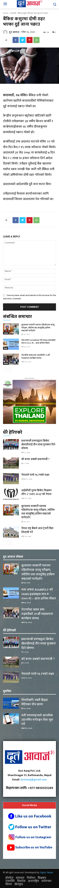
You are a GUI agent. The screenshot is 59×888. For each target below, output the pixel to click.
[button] (54, 4)
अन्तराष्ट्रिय (33, 881)
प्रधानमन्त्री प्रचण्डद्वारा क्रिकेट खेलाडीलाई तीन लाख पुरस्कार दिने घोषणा (38, 445)
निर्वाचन (31, 877)
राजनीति (10, 881)
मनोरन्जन (46, 881)
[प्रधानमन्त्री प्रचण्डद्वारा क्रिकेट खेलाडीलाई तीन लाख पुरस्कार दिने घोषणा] (11, 444)
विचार (8, 884)
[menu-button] (5, 4)
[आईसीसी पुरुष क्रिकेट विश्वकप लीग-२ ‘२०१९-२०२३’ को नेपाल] (11, 494)
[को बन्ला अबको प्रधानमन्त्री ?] (11, 463)
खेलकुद (18, 884)
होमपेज (9, 877)
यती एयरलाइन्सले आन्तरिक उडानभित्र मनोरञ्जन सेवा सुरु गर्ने (37, 720)
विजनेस (21, 881)
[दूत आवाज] (5, 32)
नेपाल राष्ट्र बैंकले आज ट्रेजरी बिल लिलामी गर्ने (37, 530)
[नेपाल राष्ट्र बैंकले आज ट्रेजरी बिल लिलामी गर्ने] (11, 532)
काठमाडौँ (13, 13)
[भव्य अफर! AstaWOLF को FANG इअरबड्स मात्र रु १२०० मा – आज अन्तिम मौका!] (11, 344)
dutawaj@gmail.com (33, 779)
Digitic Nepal (46, 872)
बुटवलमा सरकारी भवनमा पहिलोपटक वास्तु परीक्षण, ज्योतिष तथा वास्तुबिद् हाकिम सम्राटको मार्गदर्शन (38, 327)
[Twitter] (23, 40)
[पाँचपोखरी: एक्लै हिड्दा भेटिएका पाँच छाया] (11, 703)
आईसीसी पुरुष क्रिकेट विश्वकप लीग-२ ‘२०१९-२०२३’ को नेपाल (36, 492)
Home (5, 13)
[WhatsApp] (36, 40)
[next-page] (10, 370)
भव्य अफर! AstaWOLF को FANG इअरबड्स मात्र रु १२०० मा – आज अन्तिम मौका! (38, 341)
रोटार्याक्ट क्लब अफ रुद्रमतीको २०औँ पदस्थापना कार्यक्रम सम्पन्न (35, 356)
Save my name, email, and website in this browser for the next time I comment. (29, 297)
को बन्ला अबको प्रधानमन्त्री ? (35, 459)
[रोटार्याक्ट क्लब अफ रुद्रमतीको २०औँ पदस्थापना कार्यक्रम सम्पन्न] (11, 359)
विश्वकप (42, 877)
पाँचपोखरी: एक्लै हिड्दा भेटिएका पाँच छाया (34, 702)
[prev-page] (5, 370)
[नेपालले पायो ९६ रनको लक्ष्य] (11, 478)
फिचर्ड (5, 348)
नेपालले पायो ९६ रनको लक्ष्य (35, 475)
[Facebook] (16, 40)
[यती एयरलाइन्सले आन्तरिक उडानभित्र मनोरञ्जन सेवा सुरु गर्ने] (11, 718)
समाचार (6, 333)
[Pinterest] (29, 40)
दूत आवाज (14, 32)
